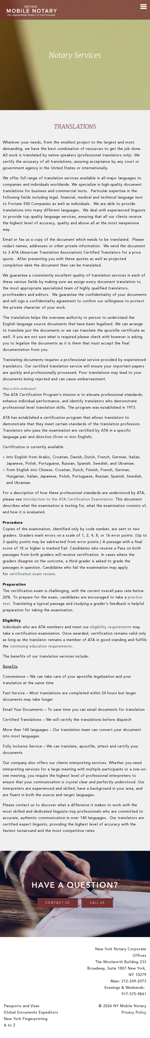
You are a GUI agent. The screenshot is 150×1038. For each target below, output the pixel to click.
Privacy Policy (133, 1013)
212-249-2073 (133, 981)
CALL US (97, 902)
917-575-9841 (133, 994)
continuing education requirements (41, 646)
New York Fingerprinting (26, 1019)
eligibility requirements (111, 627)
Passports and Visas (22, 1006)
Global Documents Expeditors (31, 1013)
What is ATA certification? (19, 389)
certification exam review (31, 574)
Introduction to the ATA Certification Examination (68, 499)
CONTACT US (57, 902)
